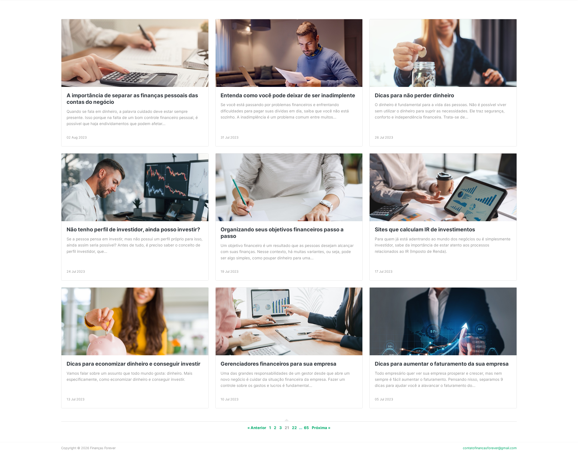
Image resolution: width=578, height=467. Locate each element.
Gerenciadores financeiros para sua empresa (278, 363)
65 (306, 427)
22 (294, 427)
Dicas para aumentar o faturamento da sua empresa (442, 363)
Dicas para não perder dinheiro (414, 95)
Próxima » (321, 427)
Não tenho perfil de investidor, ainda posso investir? (133, 229)
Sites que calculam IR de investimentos (425, 229)
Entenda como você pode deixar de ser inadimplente (288, 95)
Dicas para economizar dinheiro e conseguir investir (133, 363)
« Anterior (256, 427)
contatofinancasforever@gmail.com (490, 448)
